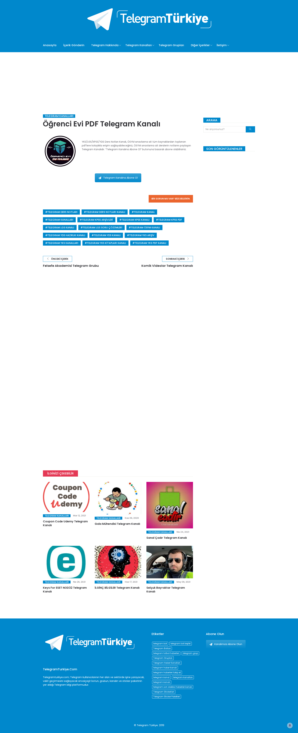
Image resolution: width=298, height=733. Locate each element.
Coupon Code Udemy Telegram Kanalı (65, 523)
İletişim (222, 45)
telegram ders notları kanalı (105, 212)
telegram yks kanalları (62, 243)
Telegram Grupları (171, 45)
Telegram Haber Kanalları (166, 662)
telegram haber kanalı (165, 667)
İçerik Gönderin (73, 45)
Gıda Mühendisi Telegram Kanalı (117, 524)
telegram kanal (144, 212)
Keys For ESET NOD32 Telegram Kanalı (65, 589)
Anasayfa (49, 45)
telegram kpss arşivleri (97, 219)
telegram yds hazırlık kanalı (66, 235)
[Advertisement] (149, 78)
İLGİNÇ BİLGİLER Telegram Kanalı (117, 588)
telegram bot (160, 643)
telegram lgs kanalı (60, 227)
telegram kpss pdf (170, 219)
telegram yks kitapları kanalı (106, 243)
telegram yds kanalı (107, 235)
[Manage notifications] (290, 725)
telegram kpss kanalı (136, 219)
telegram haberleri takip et (167, 672)
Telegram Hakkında (104, 45)
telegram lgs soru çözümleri (102, 227)
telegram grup (190, 653)
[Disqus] (118, 323)
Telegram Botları (162, 648)
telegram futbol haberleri (166, 653)
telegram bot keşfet (181, 643)
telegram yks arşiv (141, 235)
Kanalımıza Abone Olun (228, 644)
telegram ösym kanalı (145, 227)
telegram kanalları (60, 219)
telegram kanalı (161, 682)
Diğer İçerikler (200, 45)
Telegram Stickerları (163, 691)
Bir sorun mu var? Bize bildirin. (170, 198)
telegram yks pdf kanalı (150, 243)
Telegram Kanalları (138, 45)
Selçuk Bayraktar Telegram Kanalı (165, 589)
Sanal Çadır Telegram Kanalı (166, 538)
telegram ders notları (62, 212)
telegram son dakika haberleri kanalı (172, 686)
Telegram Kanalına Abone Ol (120, 177)
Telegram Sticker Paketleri (166, 696)
